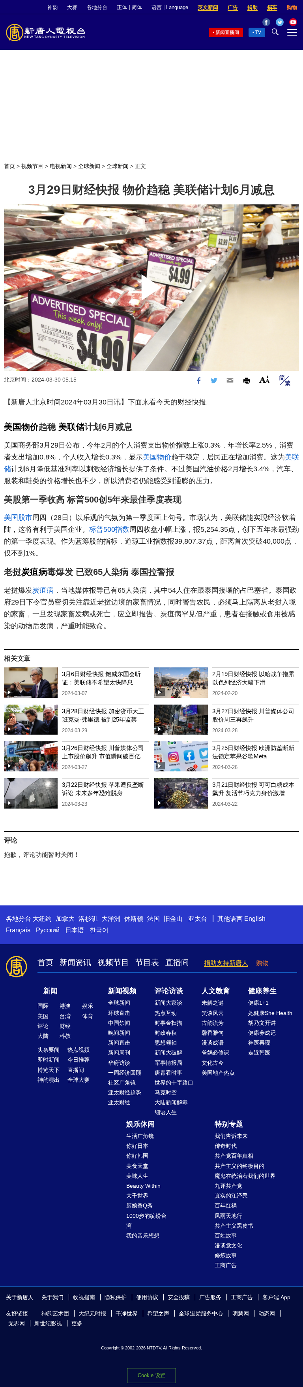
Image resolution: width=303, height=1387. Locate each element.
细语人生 (166, 1112)
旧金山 (173, 918)
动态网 (266, 1313)
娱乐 (87, 1006)
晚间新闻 (119, 1033)
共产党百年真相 (234, 1156)
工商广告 (226, 1265)
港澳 (65, 1006)
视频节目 (32, 166)
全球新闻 (89, 166)
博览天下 (48, 1070)
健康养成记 (262, 1033)
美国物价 (21, 427)
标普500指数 (109, 529)
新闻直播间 (227, 32)
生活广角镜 (140, 1136)
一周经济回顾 (124, 1073)
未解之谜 (213, 1003)
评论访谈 (169, 991)
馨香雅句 (213, 1033)
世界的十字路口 (174, 1082)
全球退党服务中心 (201, 1313)
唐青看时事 (168, 1073)
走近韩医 (259, 1052)
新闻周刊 (119, 1052)
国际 (43, 1006)
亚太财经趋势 (124, 1092)
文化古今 (213, 1063)
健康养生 (262, 991)
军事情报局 (168, 1063)
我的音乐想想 (142, 1235)
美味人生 (137, 1176)
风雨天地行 (228, 1216)
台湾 (65, 1016)
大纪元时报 (92, 1313)
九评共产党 (228, 1186)
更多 (76, 1323)
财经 (65, 1026)
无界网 (16, 1323)
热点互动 (166, 1013)
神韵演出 (48, 1080)
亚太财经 (119, 1102)
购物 (292, 7)
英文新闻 (208, 7)
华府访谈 (119, 1063)
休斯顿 (133, 918)
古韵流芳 (213, 1023)
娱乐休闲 (140, 1124)
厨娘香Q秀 (139, 1205)
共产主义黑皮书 (234, 1226)
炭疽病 (34, 572)
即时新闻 (48, 1059)
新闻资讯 (75, 962)
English (255, 918)
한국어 (99, 930)
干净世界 (127, 1313)
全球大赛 (78, 1080)
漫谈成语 (213, 1042)
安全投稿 (179, 1297)
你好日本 (137, 1146)
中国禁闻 (119, 1023)
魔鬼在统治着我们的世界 (245, 1176)
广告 (233, 7)
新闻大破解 (168, 1052)
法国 (153, 918)
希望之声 (158, 1313)
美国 (43, 1016)
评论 (43, 1026)
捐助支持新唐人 (226, 963)
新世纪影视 (48, 1323)
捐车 (272, 7)
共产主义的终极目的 (239, 1166)
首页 (9, 166)
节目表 (147, 962)
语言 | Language (170, 7)
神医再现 (259, 1042)
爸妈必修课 (215, 1052)
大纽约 (42, 918)
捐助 (252, 7)
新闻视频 (122, 991)
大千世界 (137, 1195)
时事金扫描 (168, 1023)
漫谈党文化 (228, 1245)
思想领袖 (166, 1042)
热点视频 (78, 1050)
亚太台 (197, 918)
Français (18, 930)
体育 (87, 1016)
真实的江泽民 (231, 1195)
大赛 (72, 7)
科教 (65, 1036)
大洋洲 (110, 918)
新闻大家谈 (168, 1003)
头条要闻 (48, 1050)
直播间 (177, 962)
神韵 (52, 7)
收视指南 (84, 1297)
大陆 (43, 1036)
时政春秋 (166, 1033)
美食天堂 (137, 1166)
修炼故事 (226, 1255)
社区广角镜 (122, 1082)
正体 (122, 7)
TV (258, 32)
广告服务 (210, 1297)
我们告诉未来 (231, 1136)
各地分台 (97, 7)
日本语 (74, 930)
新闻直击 (119, 1042)
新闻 (50, 991)
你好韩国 (137, 1156)
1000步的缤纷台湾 (146, 1221)
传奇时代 (226, 1146)
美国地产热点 (218, 1073)
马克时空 (166, 1092)
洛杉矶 (88, 918)
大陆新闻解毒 (171, 1102)
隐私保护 (116, 1297)
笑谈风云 (213, 1013)
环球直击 (119, 1013)
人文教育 (216, 991)
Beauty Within (143, 1186)
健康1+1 (258, 1003)
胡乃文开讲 (262, 1023)
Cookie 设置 (151, 1375)
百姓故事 (226, 1235)
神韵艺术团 (55, 1313)
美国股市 (18, 518)
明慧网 (240, 1313)
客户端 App (276, 1297)
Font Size (264, 379)
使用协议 (147, 1297)
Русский (48, 930)
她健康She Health (270, 1013)
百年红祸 (226, 1205)
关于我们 (52, 1297)
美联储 (71, 427)
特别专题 (229, 1124)
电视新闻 (61, 166)
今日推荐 (78, 1059)
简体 (137, 7)
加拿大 (65, 918)
